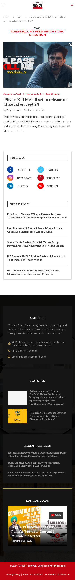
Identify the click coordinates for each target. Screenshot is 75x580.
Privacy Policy (13, 574)
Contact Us (63, 574)
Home (6, 17)
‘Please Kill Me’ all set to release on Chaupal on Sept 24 (35, 102)
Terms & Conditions (33, 574)
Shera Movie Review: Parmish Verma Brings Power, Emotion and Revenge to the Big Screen (35, 244)
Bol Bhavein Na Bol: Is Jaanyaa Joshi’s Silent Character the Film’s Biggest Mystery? (33, 272)
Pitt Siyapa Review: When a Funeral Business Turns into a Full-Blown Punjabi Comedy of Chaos (37, 216)
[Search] (72, 5)
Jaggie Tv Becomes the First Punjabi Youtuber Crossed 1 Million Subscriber (33, 531)
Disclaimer (50, 574)
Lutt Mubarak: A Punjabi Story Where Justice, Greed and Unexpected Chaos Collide (35, 230)
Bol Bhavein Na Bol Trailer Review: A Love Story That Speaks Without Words (36, 258)
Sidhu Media (58, 565)
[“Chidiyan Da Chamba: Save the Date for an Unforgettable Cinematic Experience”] (17, 416)
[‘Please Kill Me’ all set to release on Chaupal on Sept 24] (37, 65)
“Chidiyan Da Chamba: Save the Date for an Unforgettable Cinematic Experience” (47, 416)
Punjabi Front (13, 110)
